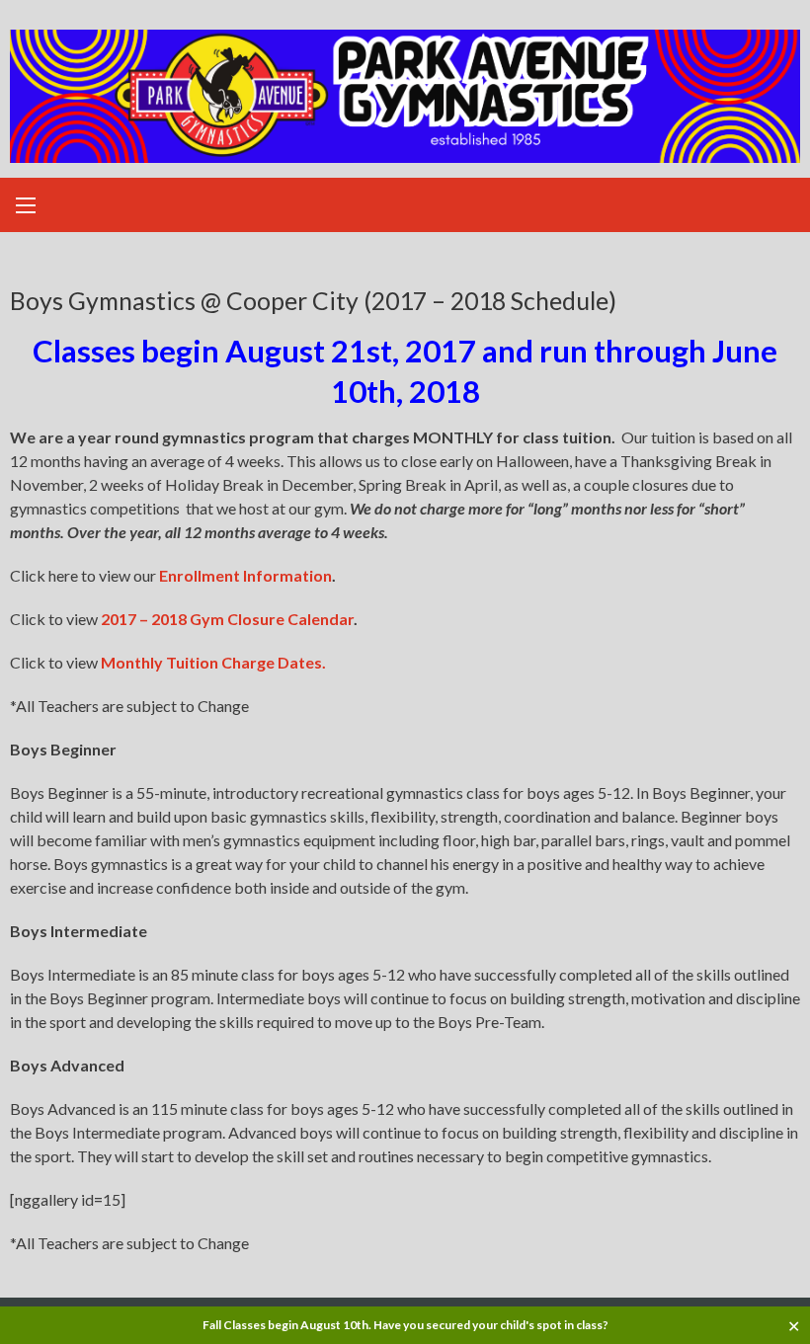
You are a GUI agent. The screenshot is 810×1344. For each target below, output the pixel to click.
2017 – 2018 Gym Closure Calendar (227, 618)
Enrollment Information (245, 575)
